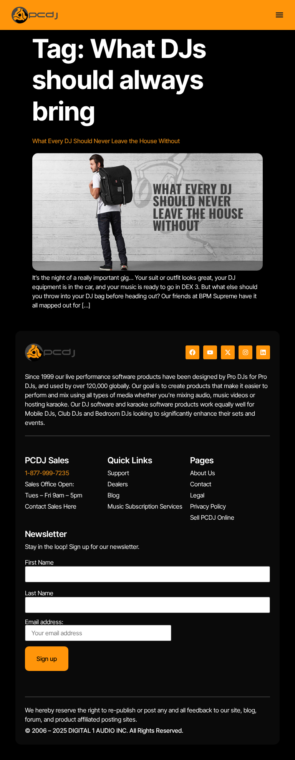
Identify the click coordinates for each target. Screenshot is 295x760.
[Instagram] (245, 352)
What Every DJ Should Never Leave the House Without (106, 141)
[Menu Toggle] (279, 15)
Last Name (39, 593)
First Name (39, 562)
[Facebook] (192, 352)
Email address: (44, 622)
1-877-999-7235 (47, 473)
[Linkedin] (263, 352)
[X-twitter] (228, 352)
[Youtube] (210, 352)
